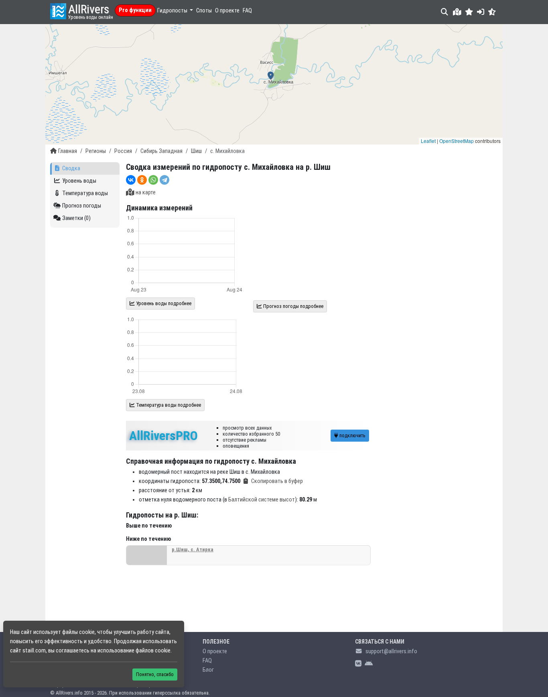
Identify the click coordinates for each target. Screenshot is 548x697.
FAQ (247, 10)
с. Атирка (192, 549)
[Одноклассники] (142, 180)
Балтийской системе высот (261, 499)
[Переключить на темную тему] (492, 11)
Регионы (95, 151)
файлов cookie (153, 650)
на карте (146, 192)
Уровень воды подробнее (163, 303)
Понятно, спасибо (155, 674)
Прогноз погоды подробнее (292, 306)
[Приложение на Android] (369, 663)
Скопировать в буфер (277, 481)
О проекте (227, 10)
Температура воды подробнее (168, 405)
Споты (204, 10)
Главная (67, 151)
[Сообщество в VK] (358, 663)
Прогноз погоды (81, 205)
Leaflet (428, 140)
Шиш (196, 151)
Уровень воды (79, 180)
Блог (208, 669)
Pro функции (135, 10)
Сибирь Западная (161, 151)
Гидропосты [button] (173, 10)
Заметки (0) (76, 218)
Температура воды (85, 193)
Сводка (71, 168)
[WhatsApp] (153, 180)
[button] (469, 11)
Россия (123, 151)
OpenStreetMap (456, 140)
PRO (163, 435)
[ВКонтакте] (131, 180)
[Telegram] (164, 180)
